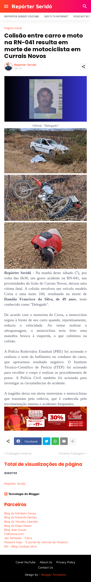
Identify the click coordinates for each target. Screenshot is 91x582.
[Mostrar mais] (72, 441)
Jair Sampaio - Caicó (18, 538)
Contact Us (45, 567)
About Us (46, 562)
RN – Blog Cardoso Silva (20, 546)
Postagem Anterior (19, 453)
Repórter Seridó (32, 6)
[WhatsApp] (55, 441)
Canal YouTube (26, 562)
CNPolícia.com (14, 534)
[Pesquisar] (85, 6)
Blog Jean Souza (15, 529)
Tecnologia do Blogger (24, 494)
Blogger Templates (53, 574)
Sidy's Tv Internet (56, 16)
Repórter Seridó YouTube (21, 16)
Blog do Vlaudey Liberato (21, 521)
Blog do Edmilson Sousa (20, 513)
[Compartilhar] (83, 66)
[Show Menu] (6, 6)
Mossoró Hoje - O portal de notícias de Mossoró (36, 542)
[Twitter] (46, 441)
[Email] (64, 441)
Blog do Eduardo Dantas (20, 517)
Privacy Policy (65, 562)
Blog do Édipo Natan (18, 525)
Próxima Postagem (71, 453)
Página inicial (13, 28)
